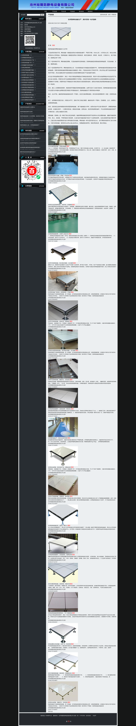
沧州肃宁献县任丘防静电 (27, 72)
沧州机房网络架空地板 (27, 97)
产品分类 (63, 11)
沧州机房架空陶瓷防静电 (27, 87)
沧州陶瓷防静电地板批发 (27, 90)
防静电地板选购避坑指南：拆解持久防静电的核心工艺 (32, 120)
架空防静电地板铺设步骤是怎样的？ (29, 134)
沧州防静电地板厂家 (26, 62)
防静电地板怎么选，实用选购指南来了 (29, 125)
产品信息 (54, 11)
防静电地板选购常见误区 (26, 111)
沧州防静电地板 (25, 55)
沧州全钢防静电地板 (26, 92)
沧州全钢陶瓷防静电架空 (27, 100)
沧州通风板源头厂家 (26, 77)
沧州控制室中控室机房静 (27, 82)
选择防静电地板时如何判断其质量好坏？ (30, 138)
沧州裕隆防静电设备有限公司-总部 (57, 152)
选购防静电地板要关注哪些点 (27, 107)
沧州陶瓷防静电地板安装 (27, 85)
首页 (45, 11)
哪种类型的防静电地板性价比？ (28, 152)
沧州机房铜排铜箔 (25, 67)
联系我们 (90, 11)
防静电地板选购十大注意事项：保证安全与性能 (32, 116)
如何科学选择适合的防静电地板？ (28, 143)
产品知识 (72, 11)
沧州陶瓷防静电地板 (26, 57)
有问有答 (81, 11)
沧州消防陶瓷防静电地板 (27, 95)
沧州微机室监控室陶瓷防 (27, 80)
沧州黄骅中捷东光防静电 (27, 75)
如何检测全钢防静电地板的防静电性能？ (30, 147)
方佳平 (94, 715)
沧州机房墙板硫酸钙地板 (27, 70)
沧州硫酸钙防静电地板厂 (27, 65)
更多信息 (50, 711)
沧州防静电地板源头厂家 (27, 60)
